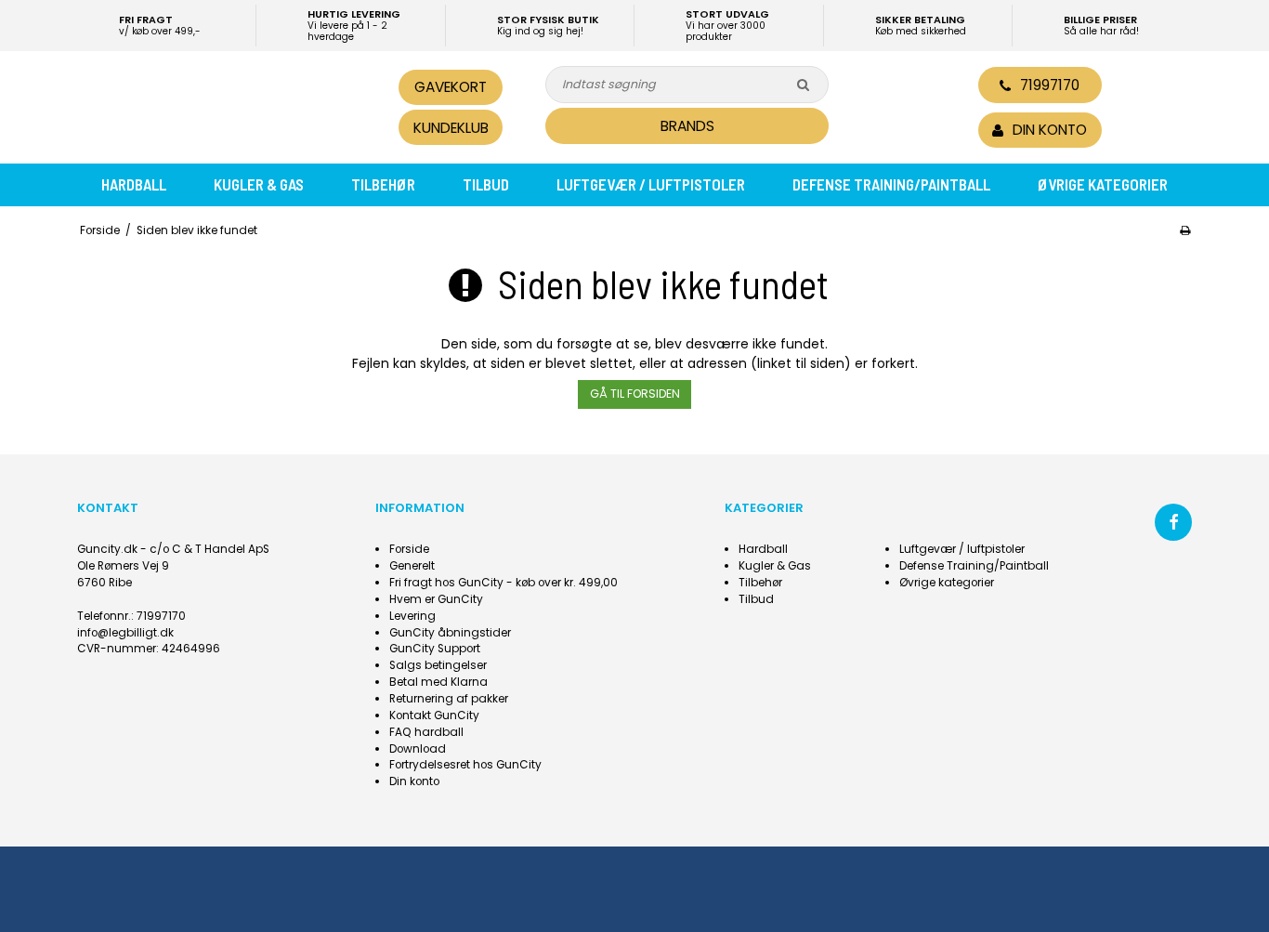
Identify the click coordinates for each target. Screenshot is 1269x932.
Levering (412, 616)
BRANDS (687, 126)
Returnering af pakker (448, 698)
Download (417, 749)
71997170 (1049, 85)
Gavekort (450, 87)
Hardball (133, 184)
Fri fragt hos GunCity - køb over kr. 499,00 (503, 582)
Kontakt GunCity (434, 715)
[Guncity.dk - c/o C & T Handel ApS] (205, 105)
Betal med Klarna (438, 682)
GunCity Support (434, 648)
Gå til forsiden (635, 393)
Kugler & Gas (259, 184)
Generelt (412, 565)
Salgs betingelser (438, 665)
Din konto (414, 781)
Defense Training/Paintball (891, 184)
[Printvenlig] (1185, 230)
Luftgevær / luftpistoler (650, 184)
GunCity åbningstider (450, 632)
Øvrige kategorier (1103, 184)
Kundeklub (451, 128)
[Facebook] (1173, 522)
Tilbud (486, 184)
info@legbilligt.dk (125, 632)
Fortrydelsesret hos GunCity (465, 764)
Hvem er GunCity (436, 599)
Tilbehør (383, 184)
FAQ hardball (426, 732)
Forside (409, 549)
